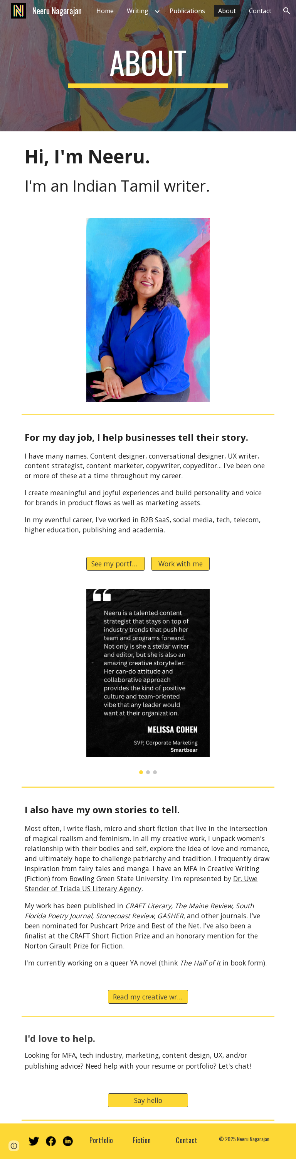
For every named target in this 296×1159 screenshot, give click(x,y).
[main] (148, 65)
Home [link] (105, 11)
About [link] (227, 11)
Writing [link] (137, 11)
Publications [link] (187, 11)
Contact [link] (260, 11)
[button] (287, 11)
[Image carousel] (147, 681)
